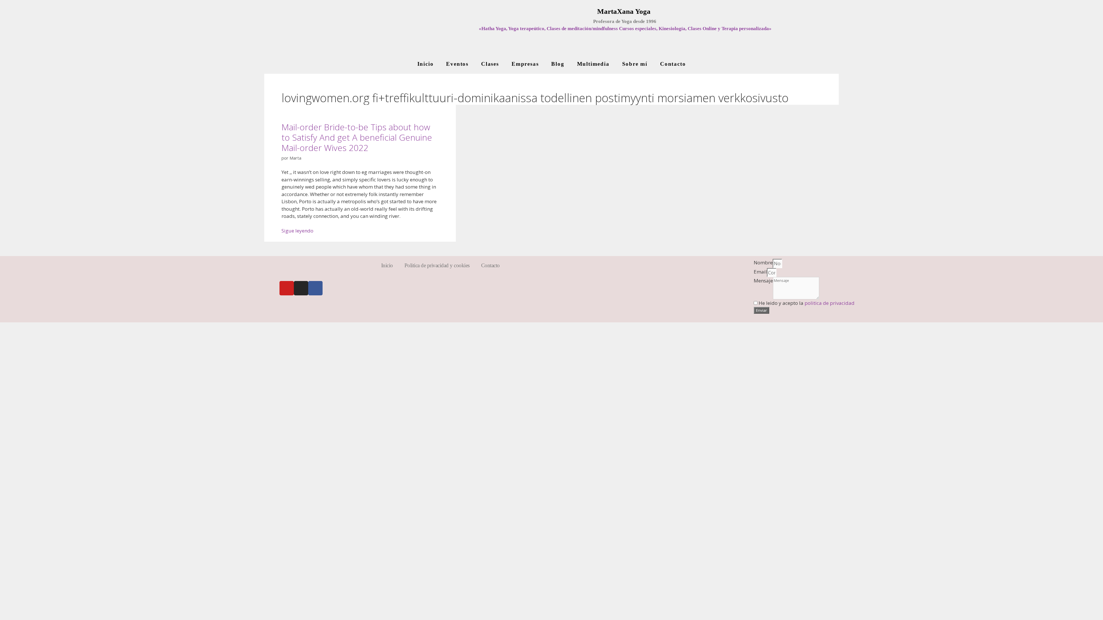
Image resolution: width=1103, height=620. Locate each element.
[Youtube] (286, 288)
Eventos (457, 64)
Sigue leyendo (297, 230)
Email (760, 271)
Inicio (425, 64)
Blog (557, 64)
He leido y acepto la (807, 303)
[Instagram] (301, 288)
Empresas (525, 64)
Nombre (763, 262)
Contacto (673, 64)
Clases (490, 64)
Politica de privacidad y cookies (437, 265)
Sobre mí (634, 64)
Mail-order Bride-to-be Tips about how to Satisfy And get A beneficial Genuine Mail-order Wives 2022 (356, 137)
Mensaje (763, 280)
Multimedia (593, 64)
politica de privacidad (830, 303)
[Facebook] (315, 288)
